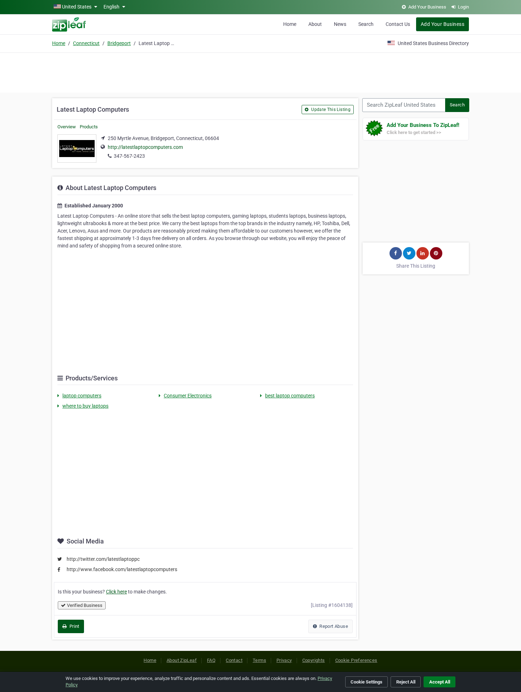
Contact (234, 660)
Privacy (284, 660)
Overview (66, 126)
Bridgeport (119, 43)
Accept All (439, 682)
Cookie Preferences (356, 660)
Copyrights (313, 660)
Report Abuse (333, 626)
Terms (259, 660)
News (340, 24)
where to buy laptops (85, 406)
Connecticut (86, 43)
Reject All (405, 682)
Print (73, 626)
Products (89, 126)
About (315, 24)
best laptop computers (290, 395)
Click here (116, 592)
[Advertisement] (260, 72)
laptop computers (81, 395)
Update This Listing (330, 109)
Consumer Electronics (188, 395)
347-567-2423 (129, 156)
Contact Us (398, 24)
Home (289, 24)
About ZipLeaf (182, 660)
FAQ (211, 660)
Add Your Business (442, 24)
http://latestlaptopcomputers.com (145, 147)
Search (366, 24)
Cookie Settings (366, 682)
